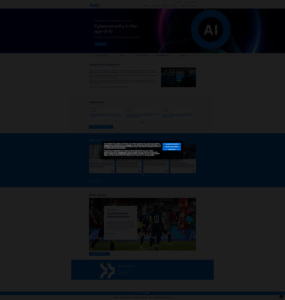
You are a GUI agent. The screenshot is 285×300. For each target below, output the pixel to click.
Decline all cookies (171, 146)
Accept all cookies (172, 144)
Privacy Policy (149, 155)
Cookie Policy (122, 153)
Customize (171, 149)
